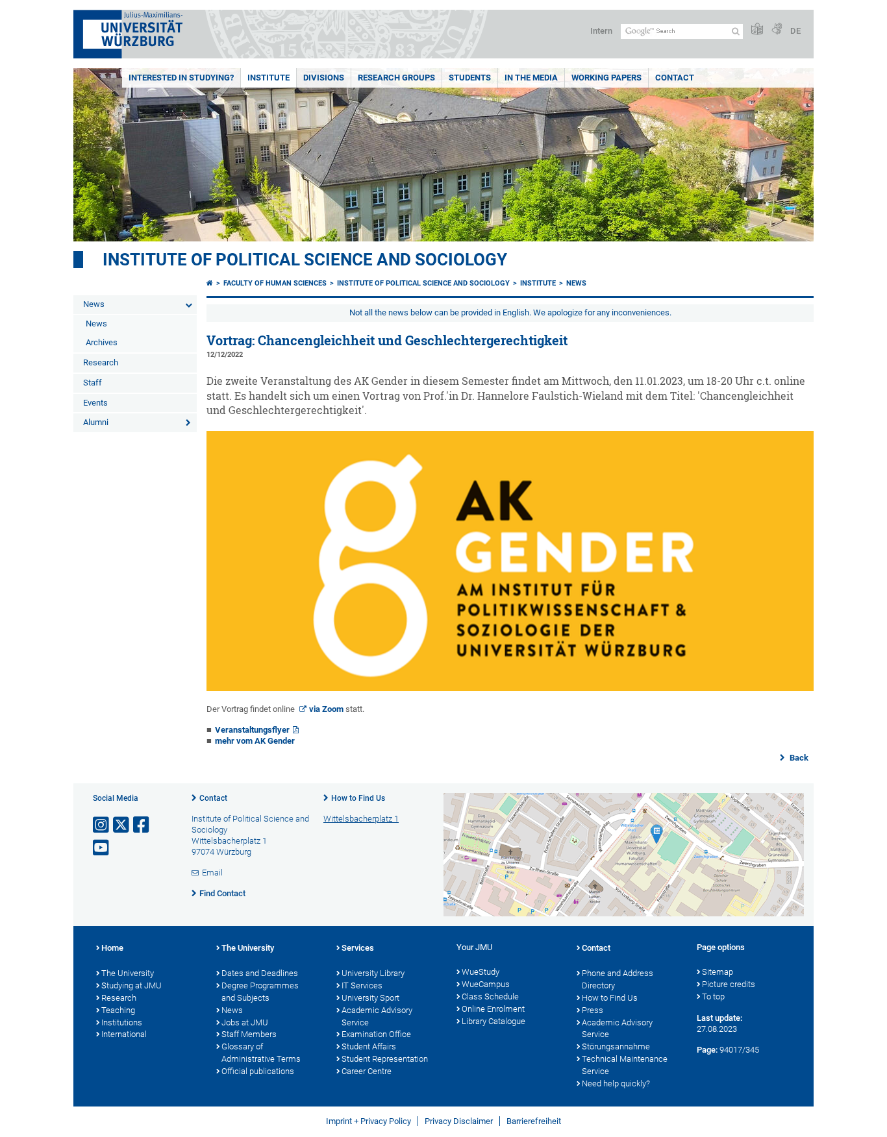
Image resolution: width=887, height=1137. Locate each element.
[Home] (209, 283)
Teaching (118, 1010)
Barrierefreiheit (533, 1121)
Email (212, 872)
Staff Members (249, 1034)
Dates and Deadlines (259, 973)
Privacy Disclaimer (459, 1121)
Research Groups (396, 77)
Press (592, 1010)
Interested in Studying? (181, 77)
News (94, 304)
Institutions (121, 1022)
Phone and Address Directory (617, 979)
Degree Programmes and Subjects (260, 992)
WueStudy (480, 972)
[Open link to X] (122, 825)
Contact (674, 77)
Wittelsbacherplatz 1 (361, 819)
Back (798, 758)
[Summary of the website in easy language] (757, 29)
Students (470, 77)
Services (358, 948)
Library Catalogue (493, 1021)
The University (127, 973)
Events (95, 403)
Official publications (257, 1071)
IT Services (362, 985)
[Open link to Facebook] (142, 825)
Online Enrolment (493, 1009)
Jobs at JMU (244, 1022)
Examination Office (376, 1034)
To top (713, 996)
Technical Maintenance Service (625, 1065)
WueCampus (486, 984)
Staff (92, 382)
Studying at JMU (131, 985)
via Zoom (326, 709)
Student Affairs (369, 1046)
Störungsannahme (616, 1046)
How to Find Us (358, 798)
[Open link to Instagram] (102, 825)
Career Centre (367, 1071)
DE (795, 31)
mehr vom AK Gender (255, 741)
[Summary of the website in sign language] (776, 29)
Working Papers (606, 77)
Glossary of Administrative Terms (261, 1053)
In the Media (531, 77)
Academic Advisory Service (377, 1016)
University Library (373, 973)
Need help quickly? (616, 1083)
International (124, 1034)
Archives (102, 342)
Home (112, 948)
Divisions (323, 77)
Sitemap (717, 972)
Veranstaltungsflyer (252, 730)
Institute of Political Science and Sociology (305, 259)
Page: (707, 1050)
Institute (268, 77)
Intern (601, 31)
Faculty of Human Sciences (275, 283)
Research (100, 362)
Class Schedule (490, 996)
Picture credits (728, 984)
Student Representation (385, 1059)
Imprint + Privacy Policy (368, 1121)
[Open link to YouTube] (102, 848)
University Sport (370, 998)
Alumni (95, 422)
